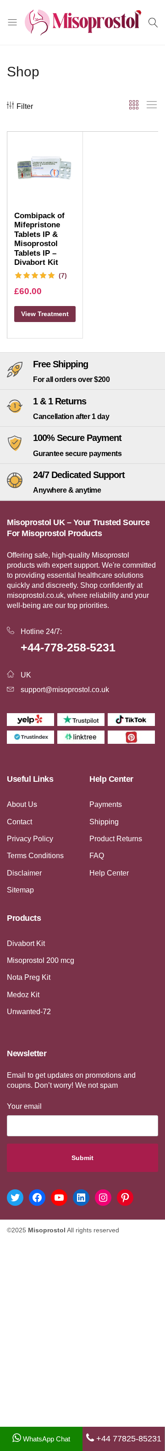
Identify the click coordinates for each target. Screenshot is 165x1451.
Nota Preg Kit (28, 977)
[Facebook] (37, 1197)
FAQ (96, 856)
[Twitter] (15, 1197)
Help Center (109, 873)
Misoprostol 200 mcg (40, 960)
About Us (22, 804)
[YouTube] (59, 1197)
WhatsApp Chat (45, 1439)
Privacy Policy (30, 839)
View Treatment (45, 313)
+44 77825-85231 (127, 1438)
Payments (105, 804)
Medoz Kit (23, 995)
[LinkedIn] (81, 1197)
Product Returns (115, 839)
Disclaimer (24, 873)
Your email (24, 1106)
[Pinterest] (125, 1197)
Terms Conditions (35, 856)
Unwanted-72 (29, 1012)
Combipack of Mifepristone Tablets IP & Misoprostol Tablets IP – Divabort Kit (39, 239)
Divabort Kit (26, 943)
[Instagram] (103, 1197)
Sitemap (20, 890)
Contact (19, 822)
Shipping (104, 822)
